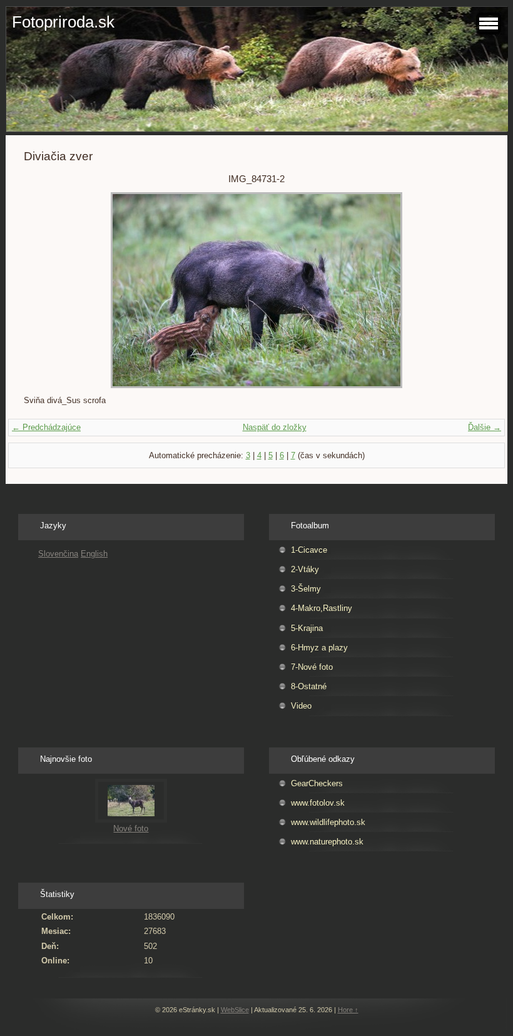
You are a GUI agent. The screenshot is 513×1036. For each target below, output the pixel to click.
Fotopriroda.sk (63, 22)
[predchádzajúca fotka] (44, 290)
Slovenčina (58, 553)
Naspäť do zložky (275, 427)
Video (301, 705)
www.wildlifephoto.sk (328, 822)
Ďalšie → (484, 427)
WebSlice (235, 1009)
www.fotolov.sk (318, 803)
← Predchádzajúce (46, 427)
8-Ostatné (309, 686)
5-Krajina (307, 628)
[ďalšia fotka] (469, 290)
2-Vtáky (305, 569)
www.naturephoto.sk (327, 841)
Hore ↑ (348, 1009)
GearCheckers (317, 783)
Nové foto (130, 828)
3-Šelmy (306, 588)
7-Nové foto (312, 667)
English (94, 553)
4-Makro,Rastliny (321, 608)
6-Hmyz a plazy (319, 647)
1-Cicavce (309, 550)
